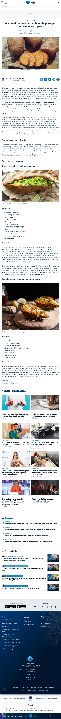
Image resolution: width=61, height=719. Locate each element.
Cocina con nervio (46, 626)
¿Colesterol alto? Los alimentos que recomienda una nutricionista (15, 415)
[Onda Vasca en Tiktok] (55, 606)
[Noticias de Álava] (40, 698)
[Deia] (5, 698)
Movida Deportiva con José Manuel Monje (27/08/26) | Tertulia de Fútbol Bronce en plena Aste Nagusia (22, 559)
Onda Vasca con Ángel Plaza (10, 646)
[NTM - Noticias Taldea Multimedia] (30, 698)
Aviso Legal (26, 687)
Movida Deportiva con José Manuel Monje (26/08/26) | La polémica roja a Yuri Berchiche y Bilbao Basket (24, 579)
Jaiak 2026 (21, 6)
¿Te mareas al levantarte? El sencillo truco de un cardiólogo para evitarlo (15, 443)
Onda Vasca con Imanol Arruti (10, 639)
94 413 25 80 (31, 667)
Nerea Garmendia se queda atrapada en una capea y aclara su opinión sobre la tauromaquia (15, 473)
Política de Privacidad (36, 687)
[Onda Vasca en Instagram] (47, 607)
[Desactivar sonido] (54, 716)
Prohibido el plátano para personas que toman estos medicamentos (26, 536)
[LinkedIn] (45, 79)
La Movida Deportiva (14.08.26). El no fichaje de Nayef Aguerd (21, 588)
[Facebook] (49, 79)
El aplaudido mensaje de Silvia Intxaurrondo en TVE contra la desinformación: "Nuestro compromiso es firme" (13, 502)
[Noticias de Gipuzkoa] (17, 698)
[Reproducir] (49, 559)
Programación (29, 624)
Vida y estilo (5, 412)
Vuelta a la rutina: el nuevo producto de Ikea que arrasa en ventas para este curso (45, 416)
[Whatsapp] (53, 79)
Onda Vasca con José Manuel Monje (10, 630)
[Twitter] (41, 79)
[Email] (58, 79)
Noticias (27, 618)
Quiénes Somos (16, 687)
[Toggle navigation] (2, 2)
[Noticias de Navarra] (52, 698)
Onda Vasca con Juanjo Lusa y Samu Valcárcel (10, 635)
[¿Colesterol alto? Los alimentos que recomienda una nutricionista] (16, 402)
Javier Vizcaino (45, 623)
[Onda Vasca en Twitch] (51, 607)
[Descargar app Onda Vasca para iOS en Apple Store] (21, 606)
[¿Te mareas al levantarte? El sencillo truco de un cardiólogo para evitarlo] (16, 431)
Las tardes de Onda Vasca (9, 623)
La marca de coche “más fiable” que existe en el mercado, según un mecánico (44, 444)
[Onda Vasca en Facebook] (39, 607)
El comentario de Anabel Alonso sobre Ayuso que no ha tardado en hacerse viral (30, 530)
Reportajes (27, 621)
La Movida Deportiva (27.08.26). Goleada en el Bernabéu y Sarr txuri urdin (23, 569)
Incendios (13, 6)
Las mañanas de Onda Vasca (10, 620)
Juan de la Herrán (46, 620)
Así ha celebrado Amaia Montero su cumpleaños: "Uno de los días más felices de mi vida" (44, 473)
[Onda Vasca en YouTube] (43, 607)
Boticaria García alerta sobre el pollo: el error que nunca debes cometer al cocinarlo (31, 524)
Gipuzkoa (8, 539)
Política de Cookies (49, 687)
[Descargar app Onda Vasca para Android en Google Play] (10, 606)
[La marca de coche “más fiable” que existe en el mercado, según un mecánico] (45, 431)
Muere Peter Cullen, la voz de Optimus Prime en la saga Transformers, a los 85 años (42, 501)
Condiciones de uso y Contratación (28, 690)
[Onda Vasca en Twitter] (35, 607)
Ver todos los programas (9, 649)
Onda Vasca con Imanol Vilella (11, 642)
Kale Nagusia (6, 626)
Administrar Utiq (43, 690)
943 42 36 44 (31, 671)
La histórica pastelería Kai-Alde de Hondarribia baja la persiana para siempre (29, 542)
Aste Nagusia (5, 6)
